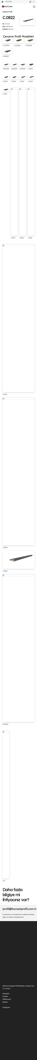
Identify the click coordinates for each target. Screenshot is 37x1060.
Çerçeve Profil (7, 12)
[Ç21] (6, 804)
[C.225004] (30, 40)
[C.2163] (6, 90)
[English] (7, 1)
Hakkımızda (7, 999)
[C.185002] (14, 65)
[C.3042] (14, 77)
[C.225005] (18, 40)
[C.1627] (14, 162)
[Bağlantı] (7, 6)
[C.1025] (19, 318)
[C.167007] (22, 65)
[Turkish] (10, 1)
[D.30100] (19, 648)
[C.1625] (22, 162)
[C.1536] (31, 162)
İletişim (5, 1002)
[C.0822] (19, 560)
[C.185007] (7, 51)
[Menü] (34, 6)
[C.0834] (19, 471)
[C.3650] (31, 65)
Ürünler (5, 996)
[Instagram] (30, 1)
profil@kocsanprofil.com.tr (20, 909)
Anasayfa (6, 993)
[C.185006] (6, 65)
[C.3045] (6, 77)
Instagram (6, 1007)
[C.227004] (7, 40)
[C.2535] (22, 77)
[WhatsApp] (33, 1)
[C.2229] (31, 77)
